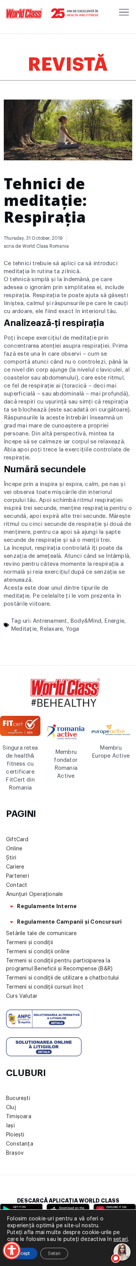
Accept (22, 1253)
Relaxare (51, 629)
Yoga (72, 629)
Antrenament (50, 621)
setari (120, 1239)
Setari (54, 1253)
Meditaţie (24, 629)
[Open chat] (122, 1252)
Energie (114, 621)
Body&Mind (85, 621)
